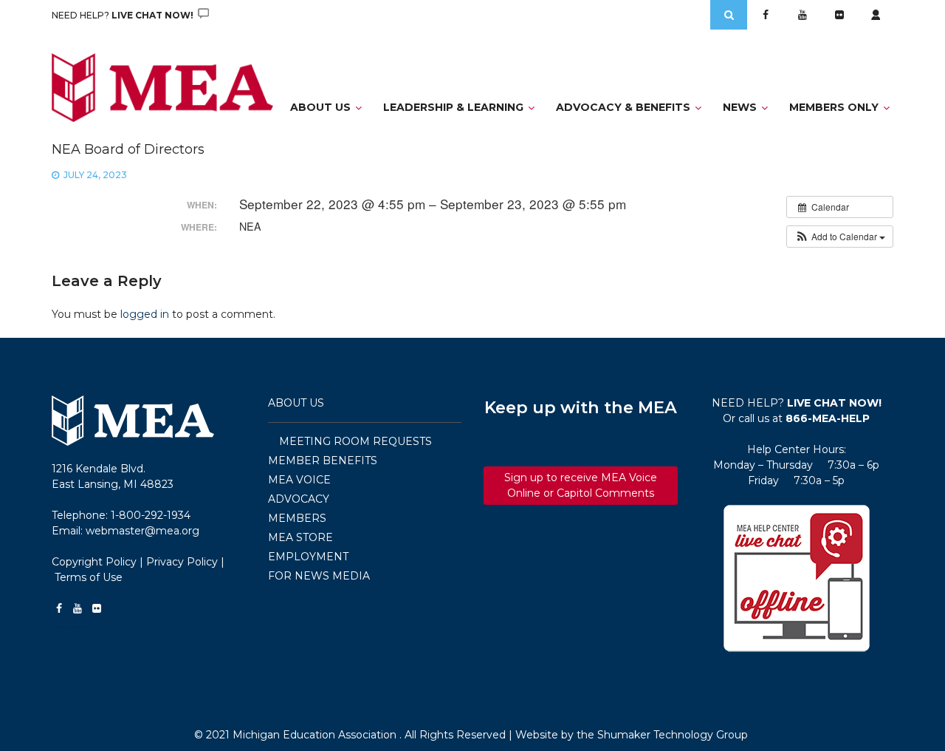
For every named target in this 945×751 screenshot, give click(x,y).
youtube (802, 15)
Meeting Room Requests (355, 441)
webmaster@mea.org (142, 530)
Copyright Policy (94, 561)
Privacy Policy (182, 561)
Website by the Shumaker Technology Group (631, 734)
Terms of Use (89, 577)
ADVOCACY (298, 499)
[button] (840, 236)
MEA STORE (300, 537)
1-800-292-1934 (150, 515)
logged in (144, 314)
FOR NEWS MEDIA (319, 575)
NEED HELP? (124, 15)
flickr (839, 15)
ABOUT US (296, 403)
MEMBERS (297, 518)
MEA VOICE (299, 479)
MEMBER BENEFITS (322, 460)
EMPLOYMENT (308, 556)
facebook (765, 15)
